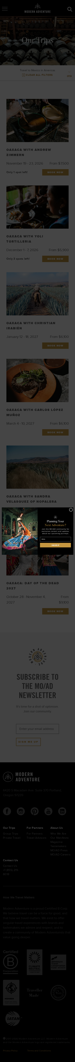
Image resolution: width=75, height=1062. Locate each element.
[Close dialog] (70, 509)
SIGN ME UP (55, 545)
